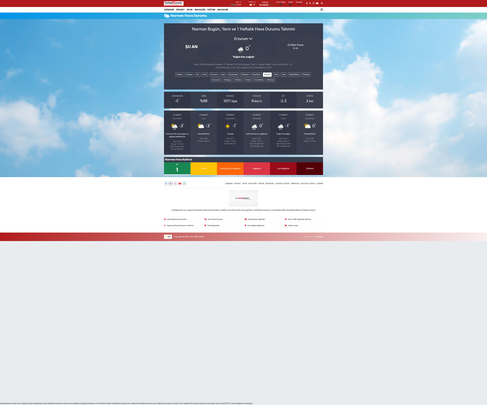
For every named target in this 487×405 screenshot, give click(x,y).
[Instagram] (175, 183)
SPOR (190, 10)
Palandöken (294, 74)
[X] (171, 183)
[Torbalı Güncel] (174, 3)
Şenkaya (227, 80)
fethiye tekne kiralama (109, 403)
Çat (197, 74)
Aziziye (189, 74)
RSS (169, 237)
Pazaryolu (216, 80)
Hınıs (205, 74)
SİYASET (180, 10)
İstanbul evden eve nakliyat (151, 403)
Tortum (248, 80)
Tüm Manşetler (213, 225)
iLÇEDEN (319, 183)
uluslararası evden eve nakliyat (14, 403)
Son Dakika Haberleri (255, 225)
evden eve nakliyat (129, 403)
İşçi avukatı (221, 403)
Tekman (238, 80)
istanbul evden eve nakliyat (67, 403)
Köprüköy (256, 74)
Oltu (276, 74)
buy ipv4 (168, 403)
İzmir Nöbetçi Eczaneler (177, 219)
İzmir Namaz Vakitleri (256, 219)
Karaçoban (233, 74)
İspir (223, 74)
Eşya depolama (36, 403)
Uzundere (259, 80)
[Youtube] (180, 183)
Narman (267, 74)
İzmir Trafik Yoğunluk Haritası (299, 219)
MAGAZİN (200, 10)
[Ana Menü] (321, 10)
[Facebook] (166, 183)
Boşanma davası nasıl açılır (203, 403)
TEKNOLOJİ (295, 183)
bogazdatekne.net (89, 403)
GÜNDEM (169, 10)
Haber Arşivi (293, 225)
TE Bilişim (319, 237)
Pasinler (306, 74)
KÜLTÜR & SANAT (308, 183)
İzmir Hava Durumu (215, 219)
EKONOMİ (222, 10)
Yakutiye (270, 80)
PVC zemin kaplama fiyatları (240, 403)
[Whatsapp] (184, 183)
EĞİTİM (211, 10)
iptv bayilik (49, 403)
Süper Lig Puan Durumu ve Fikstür (180, 225)
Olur (283, 74)
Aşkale (179, 74)
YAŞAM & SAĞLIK (282, 183)
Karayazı (245, 74)
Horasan (214, 74)
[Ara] (322, 3)
